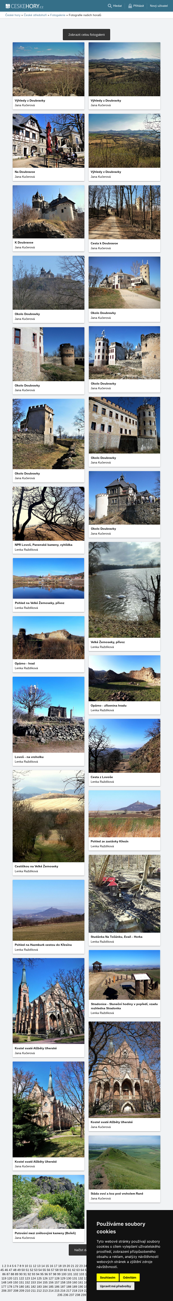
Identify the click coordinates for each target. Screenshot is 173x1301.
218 (74, 1290)
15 (47, 1266)
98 (54, 1274)
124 (33, 1278)
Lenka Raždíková (26, 549)
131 (74, 1278)
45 (2, 1270)
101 (69, 1274)
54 (40, 1270)
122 (21, 1278)
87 (8, 1274)
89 (16, 1274)
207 (9, 1290)
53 (36, 1270)
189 (74, 1286)
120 (9, 1278)
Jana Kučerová (25, 105)
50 (23, 1270)
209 (21, 1290)
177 (3, 1286)
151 (21, 1282)
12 (34, 1266)
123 (27, 1278)
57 (52, 1270)
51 (27, 1270)
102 (75, 1274)
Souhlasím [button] (107, 1277)
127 (51, 1278)
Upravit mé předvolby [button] (115, 1286)
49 (19, 1270)
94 (37, 1274)
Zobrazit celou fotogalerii (86, 34)
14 (43, 1266)
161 (80, 1282)
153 (33, 1282)
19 (64, 1266)
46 (6, 1270)
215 (56, 1290)
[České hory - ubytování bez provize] (24, 6)
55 (44, 1270)
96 (46, 1274)
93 (33, 1274)
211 (33, 1290)
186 (56, 1286)
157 (56, 1282)
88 (12, 1274)
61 (69, 1270)
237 (71, 1295)
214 (51, 1290)
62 (74, 1270)
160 (74, 1282)
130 (68, 1278)
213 (45, 1290)
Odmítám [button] (129, 1277)
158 (62, 1282)
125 (39, 1278)
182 (33, 1286)
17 (55, 1266)
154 (39, 1282)
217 (68, 1290)
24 (85, 1266)
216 (62, 1290)
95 (42, 1274)
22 (76, 1266)
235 (59, 1295)
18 (60, 1266)
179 (15, 1286)
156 (51, 1282)
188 (68, 1286)
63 (78, 1270)
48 (14, 1270)
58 (57, 1270)
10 (26, 1266)
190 (80, 1286)
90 (21, 1274)
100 (63, 1274)
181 (27, 1286)
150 (15, 1282)
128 (56, 1278)
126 (45, 1278)
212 (39, 1290)
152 (27, 1282)
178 (9, 1286)
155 (45, 1282)
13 (39, 1266)
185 (51, 1286)
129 (62, 1278)
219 (80, 1290)
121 (15, 1278)
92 (29, 1274)
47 (10, 1270)
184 (45, 1286)
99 (59, 1274)
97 (50, 1274)
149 (9, 1282)
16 (51, 1266)
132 (80, 1278)
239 (83, 1295)
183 (39, 1286)
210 (27, 1290)
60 (65, 1270)
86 (4, 1274)
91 (25, 1274)
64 (82, 1270)
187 (62, 1286)
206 (4, 1290)
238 (77, 1295)
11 (30, 1266)
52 (31, 1270)
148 (3, 1282)
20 (68, 1266)
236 (65, 1295)
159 (68, 1282)
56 (48, 1270)
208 (15, 1290)
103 (81, 1274)
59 (61, 1270)
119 (3, 1278)
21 (72, 1266)
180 (21, 1286)
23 (81, 1266)
